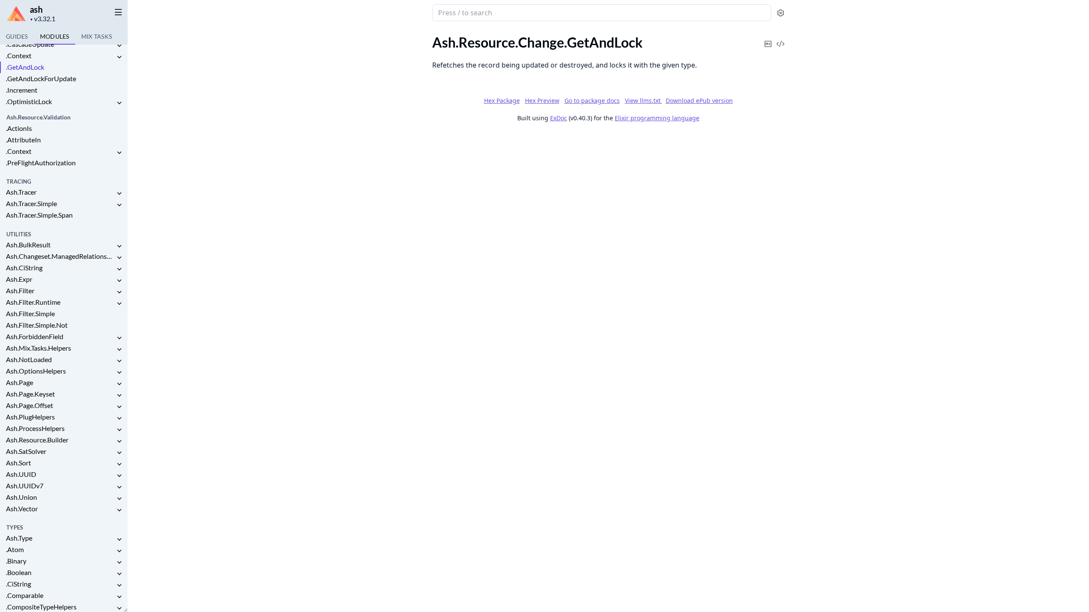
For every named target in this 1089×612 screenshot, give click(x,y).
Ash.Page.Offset (29, 405)
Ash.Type (19, 538)
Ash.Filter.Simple (30, 313)
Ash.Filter (20, 290)
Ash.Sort (18, 463)
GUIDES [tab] (17, 36)
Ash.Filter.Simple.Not (37, 325)
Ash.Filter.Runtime (33, 302)
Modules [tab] (54, 36)
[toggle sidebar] (116, 12)
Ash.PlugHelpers (30, 417)
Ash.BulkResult (28, 245)
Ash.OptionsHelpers (36, 371)
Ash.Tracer (21, 192)
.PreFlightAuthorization (41, 163)
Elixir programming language (657, 118)
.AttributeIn (23, 140)
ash (36, 9)
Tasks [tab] (96, 36)
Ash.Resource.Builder (37, 440)
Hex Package (502, 100)
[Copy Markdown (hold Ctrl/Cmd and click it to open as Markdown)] (768, 38)
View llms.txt (643, 100)
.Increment (21, 90)
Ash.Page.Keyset (30, 394)
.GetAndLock (25, 67)
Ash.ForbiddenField (34, 336)
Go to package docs (592, 100)
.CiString (18, 584)
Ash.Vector (22, 508)
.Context (18, 55)
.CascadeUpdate (30, 44)
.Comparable (24, 595)
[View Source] (780, 38)
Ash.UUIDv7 (24, 486)
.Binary (16, 561)
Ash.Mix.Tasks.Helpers (38, 348)
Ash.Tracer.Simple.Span (39, 215)
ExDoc (558, 118)
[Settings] (780, 13)
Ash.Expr (19, 279)
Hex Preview (542, 100)
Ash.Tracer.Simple (31, 203)
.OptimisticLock (29, 101)
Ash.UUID (21, 474)
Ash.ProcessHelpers (35, 428)
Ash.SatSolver (26, 451)
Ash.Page (19, 382)
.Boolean (18, 572)
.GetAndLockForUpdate (41, 78)
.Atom (15, 549)
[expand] (119, 45)
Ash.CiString (24, 268)
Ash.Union (21, 497)
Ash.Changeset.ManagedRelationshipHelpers (60, 256)
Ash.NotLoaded (29, 359)
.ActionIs (19, 128)
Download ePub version (699, 100)
